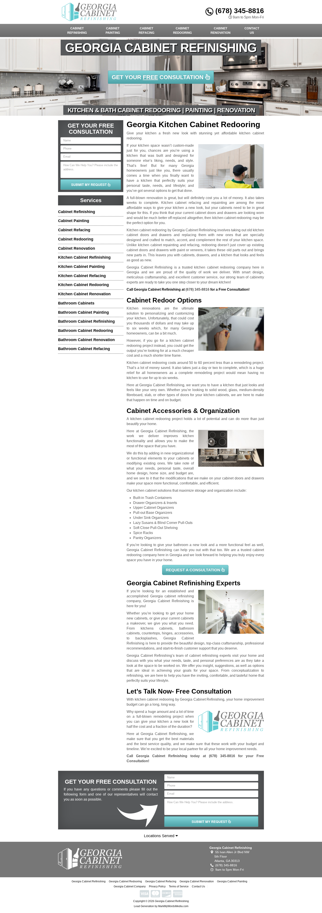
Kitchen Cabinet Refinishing (84, 257)
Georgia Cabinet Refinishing (89, 881)
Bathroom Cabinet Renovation (86, 340)
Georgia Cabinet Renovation (197, 881)
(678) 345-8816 (238, 11)
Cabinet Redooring (182, 30)
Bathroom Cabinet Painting (83, 312)
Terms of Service (179, 886)
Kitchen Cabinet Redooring (83, 285)
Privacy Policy (157, 886)
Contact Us (251, 30)
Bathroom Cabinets (76, 303)
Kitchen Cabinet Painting (81, 266)
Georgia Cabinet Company (130, 886)
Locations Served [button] (159, 836)
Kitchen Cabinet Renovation (84, 294)
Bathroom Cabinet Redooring (85, 330)
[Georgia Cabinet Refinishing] (90, 859)
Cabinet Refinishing (77, 30)
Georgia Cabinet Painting (232, 881)
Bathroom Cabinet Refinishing (86, 321)
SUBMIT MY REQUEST (89, 184)
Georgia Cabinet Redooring (125, 881)
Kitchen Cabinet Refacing (82, 276)
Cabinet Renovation (220, 30)
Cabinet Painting (113, 30)
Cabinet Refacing (146, 30)
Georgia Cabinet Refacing (160, 881)
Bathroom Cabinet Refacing (84, 349)
